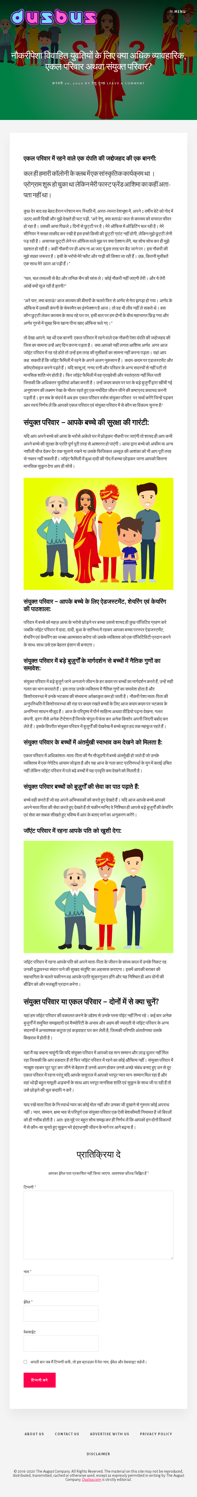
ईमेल (28, 1302)
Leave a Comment (126, 83)
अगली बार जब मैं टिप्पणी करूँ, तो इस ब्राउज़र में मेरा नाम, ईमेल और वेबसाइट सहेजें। (88, 1362)
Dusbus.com (91, 1480)
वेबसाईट (30, 1332)
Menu (180, 12)
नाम (27, 1272)
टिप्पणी (30, 1187)
